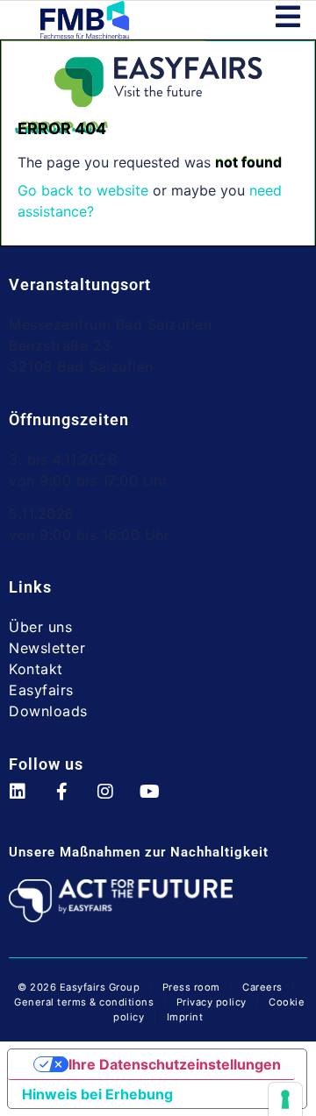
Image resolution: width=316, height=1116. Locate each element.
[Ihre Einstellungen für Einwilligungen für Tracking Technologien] (285, 1099)
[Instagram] (114, 800)
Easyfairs (41, 690)
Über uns (40, 627)
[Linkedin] (26, 800)
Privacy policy (211, 1002)
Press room (189, 987)
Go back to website (83, 190)
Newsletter (47, 648)
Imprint (185, 1017)
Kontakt (36, 669)
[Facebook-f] (70, 800)
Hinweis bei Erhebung (97, 1094)
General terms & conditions (84, 1002)
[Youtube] (158, 800)
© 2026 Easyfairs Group (79, 987)
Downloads (48, 711)
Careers (262, 987)
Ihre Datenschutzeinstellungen (174, 1064)
